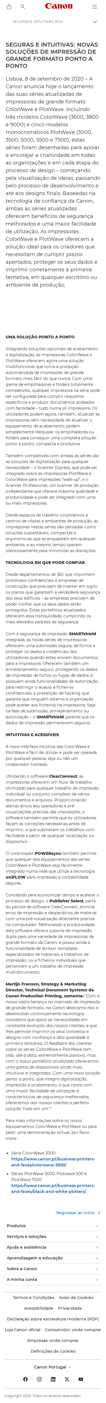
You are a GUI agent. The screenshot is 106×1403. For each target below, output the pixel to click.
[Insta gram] (39, 1379)
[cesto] (9, 6)
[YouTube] (81, 1379)
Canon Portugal (50, 1367)
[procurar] (22, 6)
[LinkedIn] (53, 1379)
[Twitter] (67, 1379)
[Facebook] (25, 1379)
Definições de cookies (53, 1351)
